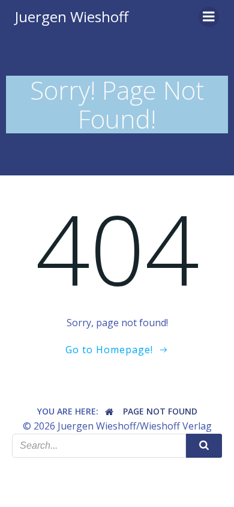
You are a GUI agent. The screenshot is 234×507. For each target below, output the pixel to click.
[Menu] (209, 17)
